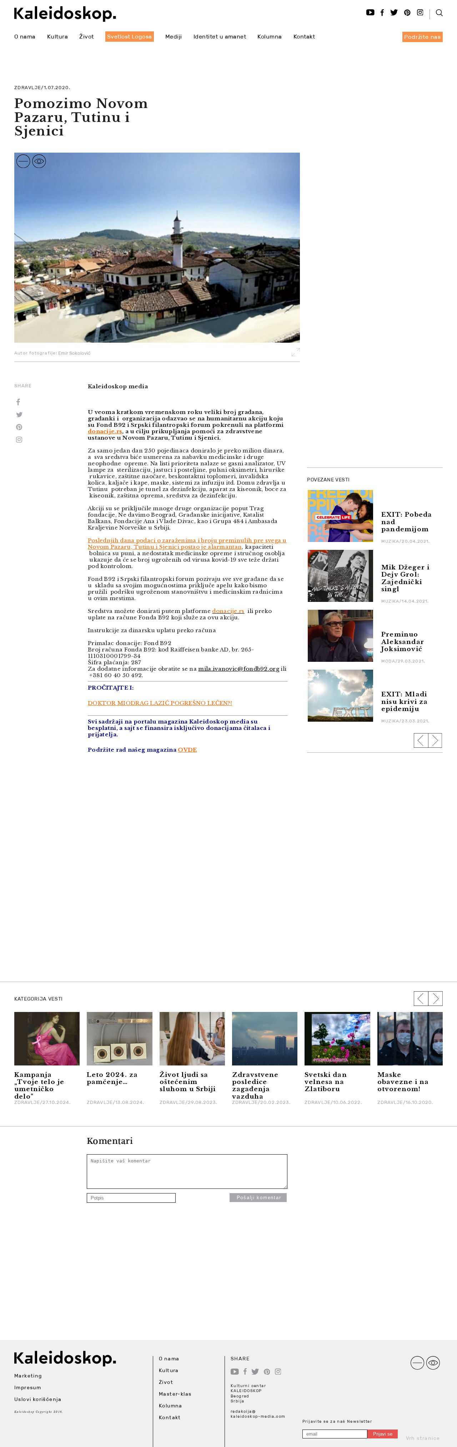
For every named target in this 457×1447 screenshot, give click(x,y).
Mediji (173, 36)
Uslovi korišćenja (38, 1399)
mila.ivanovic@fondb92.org (238, 668)
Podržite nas (422, 37)
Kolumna (269, 36)
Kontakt (304, 36)
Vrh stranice (423, 1438)
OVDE (187, 749)
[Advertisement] (360, 354)
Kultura (57, 36)
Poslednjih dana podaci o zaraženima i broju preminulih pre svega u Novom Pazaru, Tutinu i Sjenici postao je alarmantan (187, 543)
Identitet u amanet (220, 36)
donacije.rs (105, 431)
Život (86, 36)
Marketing (28, 1375)
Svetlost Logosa (129, 36)
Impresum (27, 1387)
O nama (25, 36)
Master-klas (175, 1394)
